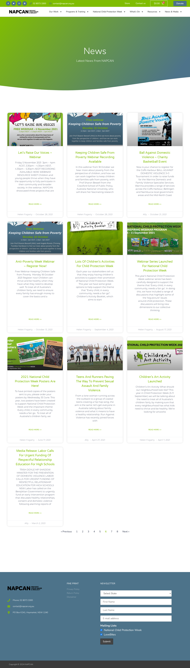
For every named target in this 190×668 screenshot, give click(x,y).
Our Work (53, 11)
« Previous (66, 531)
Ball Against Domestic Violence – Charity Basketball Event (154, 157)
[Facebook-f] (8, 3)
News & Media (171, 11)
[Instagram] (19, 3)
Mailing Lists (108, 625)
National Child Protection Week (107, 11)
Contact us (141, 3)
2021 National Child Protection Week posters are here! (35, 381)
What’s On (135, 11)
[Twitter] (13, 3)
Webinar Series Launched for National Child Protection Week (155, 266)
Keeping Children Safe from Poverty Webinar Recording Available (94, 157)
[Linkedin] (24, 3)
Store (127, 3)
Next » (125, 531)
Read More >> (35, 204)
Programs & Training (75, 11)
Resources (152, 11)
